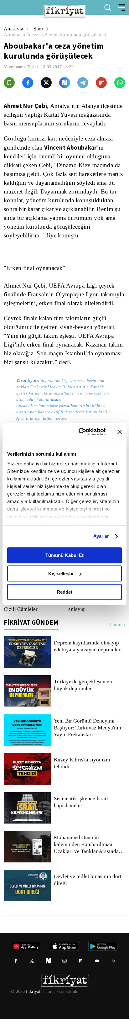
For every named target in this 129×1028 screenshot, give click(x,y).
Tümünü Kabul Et (64, 555)
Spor (39, 28)
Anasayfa (14, 28)
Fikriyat (32, 1000)
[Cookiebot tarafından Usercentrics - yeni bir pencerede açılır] (80, 432)
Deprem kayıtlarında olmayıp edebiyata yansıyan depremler (89, 655)
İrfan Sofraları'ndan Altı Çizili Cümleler (30, 615)
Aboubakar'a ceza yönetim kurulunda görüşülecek (59, 34)
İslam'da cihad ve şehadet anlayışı (88, 615)
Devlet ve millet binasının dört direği (88, 889)
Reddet (64, 592)
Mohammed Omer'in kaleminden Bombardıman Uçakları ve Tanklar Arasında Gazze (86, 853)
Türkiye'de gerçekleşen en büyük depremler (84, 694)
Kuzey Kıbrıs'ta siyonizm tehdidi (81, 772)
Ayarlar (101, 536)
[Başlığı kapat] (119, 432)
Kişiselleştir (61, 573)
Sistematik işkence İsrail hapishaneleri (81, 811)
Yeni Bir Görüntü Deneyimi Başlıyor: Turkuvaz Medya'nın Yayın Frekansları (87, 736)
